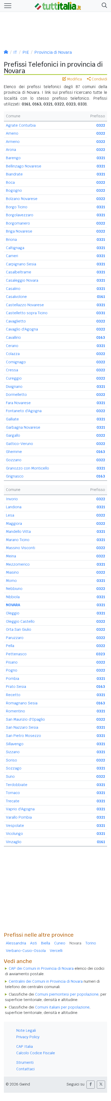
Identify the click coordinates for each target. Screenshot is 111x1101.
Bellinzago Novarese (23, 166)
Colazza (13, 353)
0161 (101, 296)
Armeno (13, 141)
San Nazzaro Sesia (22, 727)
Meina (11, 556)
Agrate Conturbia (21, 125)
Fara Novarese (18, 403)
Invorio (12, 499)
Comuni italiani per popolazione (62, 1007)
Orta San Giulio (18, 629)
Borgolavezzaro (19, 215)
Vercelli (56, 950)
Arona (11, 149)
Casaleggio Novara (22, 280)
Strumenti (25, 1062)
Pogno (11, 670)
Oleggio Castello (20, 621)
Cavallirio (13, 337)
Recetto (13, 694)
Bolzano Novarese (21, 198)
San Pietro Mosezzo (23, 735)
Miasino (12, 572)
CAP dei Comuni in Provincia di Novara (41, 968)
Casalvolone (16, 296)
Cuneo (59, 943)
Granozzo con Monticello (27, 468)
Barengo (13, 158)
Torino (90, 943)
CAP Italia (24, 1046)
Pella (10, 645)
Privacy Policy (27, 1037)
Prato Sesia (16, 686)
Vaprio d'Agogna (20, 809)
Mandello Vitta (18, 531)
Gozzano (13, 460)
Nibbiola (13, 597)
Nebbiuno (14, 588)
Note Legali (26, 1030)
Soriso (11, 760)
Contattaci (25, 1069)
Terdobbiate (16, 784)
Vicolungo (14, 833)
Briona (11, 239)
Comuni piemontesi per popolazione (67, 994)
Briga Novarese (19, 231)
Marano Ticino (17, 539)
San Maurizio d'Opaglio (25, 719)
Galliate (12, 419)
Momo (11, 580)
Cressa (12, 370)
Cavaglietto (16, 321)
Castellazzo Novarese (25, 305)
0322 (100, 125)
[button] (103, 6)
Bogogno (14, 190)
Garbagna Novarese (23, 427)
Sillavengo (14, 744)
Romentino (15, 711)
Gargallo (13, 435)
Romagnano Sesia (21, 703)
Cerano (12, 345)
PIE (25, 52)
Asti (33, 943)
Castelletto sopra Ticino (26, 313)
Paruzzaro (14, 637)
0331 (100, 313)
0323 (100, 654)
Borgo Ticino (16, 207)
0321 (101, 158)
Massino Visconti (20, 547)
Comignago (16, 362)
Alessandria (16, 943)
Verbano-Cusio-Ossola (26, 950)
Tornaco (13, 792)
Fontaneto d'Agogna (24, 411)
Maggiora (14, 523)
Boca (10, 182)
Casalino (13, 288)
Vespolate (15, 825)
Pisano (12, 662)
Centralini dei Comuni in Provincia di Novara (46, 981)
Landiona (13, 507)
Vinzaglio (13, 842)
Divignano (14, 386)
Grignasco (14, 476)
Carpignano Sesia (21, 264)
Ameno (12, 133)
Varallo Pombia (19, 817)
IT (15, 52)
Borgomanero (18, 223)
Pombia (12, 678)
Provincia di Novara (53, 52)
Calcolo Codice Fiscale (35, 1053)
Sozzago (13, 768)
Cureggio (14, 378)
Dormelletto (16, 394)
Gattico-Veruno (19, 443)
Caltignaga (15, 247)
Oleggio (12, 613)
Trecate (12, 801)
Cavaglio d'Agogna (22, 329)
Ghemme (14, 451)
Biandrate (14, 174)
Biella (45, 943)
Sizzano (13, 752)
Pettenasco (16, 654)
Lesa (10, 515)
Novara (75, 943)
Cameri (12, 255)
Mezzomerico (18, 564)
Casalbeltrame (18, 272)
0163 (100, 337)
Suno (10, 776)
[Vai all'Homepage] (58, 5)
